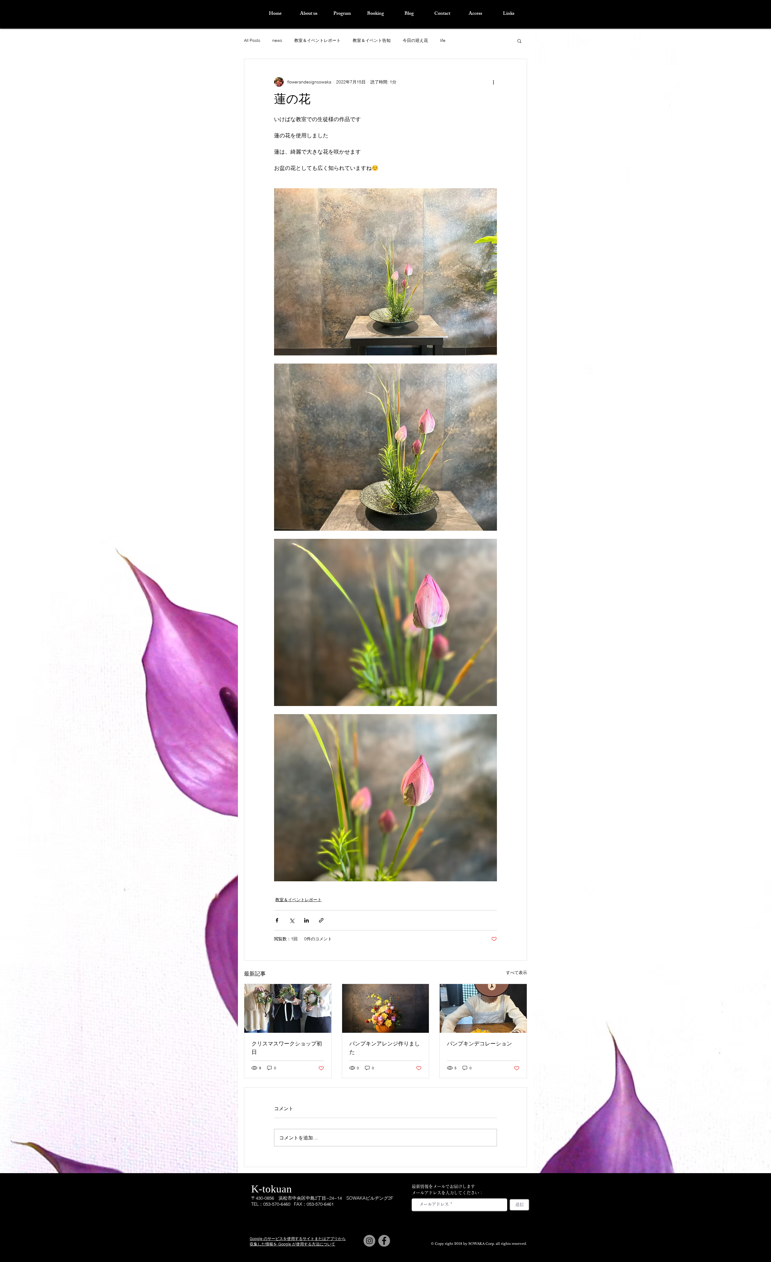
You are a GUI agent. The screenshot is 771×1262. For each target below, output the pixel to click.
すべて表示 (516, 972)
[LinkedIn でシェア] (306, 920)
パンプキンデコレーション (479, 1044)
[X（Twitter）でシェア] (292, 920)
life (442, 40)
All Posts (252, 40)
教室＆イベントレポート (317, 40)
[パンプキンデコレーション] (483, 1008)
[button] (519, 40)
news (277, 40)
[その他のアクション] (493, 82)
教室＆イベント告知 (372, 40)
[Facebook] (384, 1241)
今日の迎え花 (415, 40)
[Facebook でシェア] (277, 920)
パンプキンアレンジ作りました (384, 1048)
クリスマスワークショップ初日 (286, 1048)
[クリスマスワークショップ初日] (287, 1008)
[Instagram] (369, 1241)
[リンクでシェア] (321, 920)
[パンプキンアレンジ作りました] (385, 1008)
